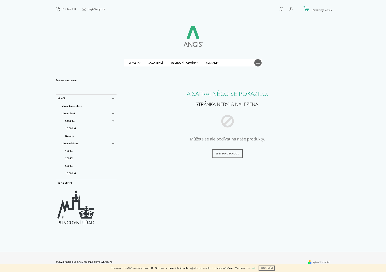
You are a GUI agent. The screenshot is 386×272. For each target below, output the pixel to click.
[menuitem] (134, 62)
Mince (61, 98)
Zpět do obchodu (227, 153)
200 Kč (69, 158)
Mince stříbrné (69, 143)
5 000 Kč (70, 121)
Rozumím (267, 268)
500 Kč (69, 166)
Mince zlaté (68, 113)
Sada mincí (65, 183)
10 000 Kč (70, 128)
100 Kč (69, 151)
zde (254, 268)
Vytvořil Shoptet (321, 262)
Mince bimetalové (71, 106)
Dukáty (69, 136)
